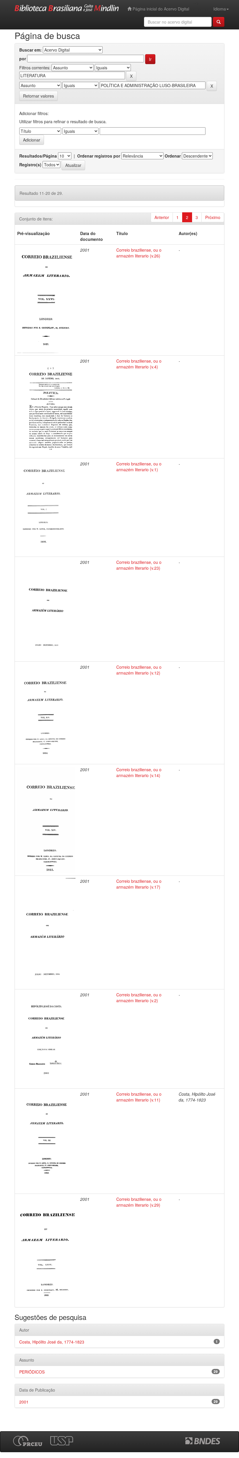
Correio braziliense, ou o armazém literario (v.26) (138, 253)
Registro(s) (30, 164)
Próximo (212, 217)
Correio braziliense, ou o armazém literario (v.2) (138, 997)
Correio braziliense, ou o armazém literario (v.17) (138, 884)
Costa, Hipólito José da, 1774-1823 (51, 1342)
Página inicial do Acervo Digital (160, 9)
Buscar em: (30, 50)
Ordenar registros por (98, 156)
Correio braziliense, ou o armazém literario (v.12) (138, 670)
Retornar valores (38, 96)
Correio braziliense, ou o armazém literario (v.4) (138, 364)
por (22, 58)
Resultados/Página (38, 156)
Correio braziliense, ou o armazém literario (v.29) (138, 1202)
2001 (24, 1402)
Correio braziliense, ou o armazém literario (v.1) (138, 466)
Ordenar (173, 156)
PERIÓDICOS (32, 1372)
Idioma (219, 9)
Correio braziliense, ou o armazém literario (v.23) (138, 565)
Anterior (161, 217)
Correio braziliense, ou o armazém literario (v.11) (138, 1097)
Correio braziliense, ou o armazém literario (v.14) (138, 772)
